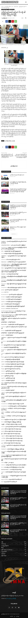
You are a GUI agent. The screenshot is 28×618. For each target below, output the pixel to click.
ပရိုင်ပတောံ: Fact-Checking (4, 179)
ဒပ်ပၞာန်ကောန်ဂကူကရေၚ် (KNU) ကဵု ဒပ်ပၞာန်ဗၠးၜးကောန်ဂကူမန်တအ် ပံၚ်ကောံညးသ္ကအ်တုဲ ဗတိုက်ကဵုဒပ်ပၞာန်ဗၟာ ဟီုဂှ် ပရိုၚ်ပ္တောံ (18, 190)
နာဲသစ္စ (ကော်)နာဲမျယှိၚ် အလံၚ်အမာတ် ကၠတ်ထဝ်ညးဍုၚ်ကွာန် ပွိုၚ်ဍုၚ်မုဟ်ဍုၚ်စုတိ (21, 156)
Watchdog (3, 276)
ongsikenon (3, 255)
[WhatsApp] (15, 21)
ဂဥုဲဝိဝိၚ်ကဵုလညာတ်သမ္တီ (10, 371)
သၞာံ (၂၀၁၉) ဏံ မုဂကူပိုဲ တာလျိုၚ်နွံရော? (18, 245)
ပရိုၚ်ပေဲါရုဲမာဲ (16, 6)
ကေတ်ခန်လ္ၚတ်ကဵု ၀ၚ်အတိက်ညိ (12, 274)
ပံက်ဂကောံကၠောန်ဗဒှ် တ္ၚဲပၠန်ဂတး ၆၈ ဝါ (13, 259)
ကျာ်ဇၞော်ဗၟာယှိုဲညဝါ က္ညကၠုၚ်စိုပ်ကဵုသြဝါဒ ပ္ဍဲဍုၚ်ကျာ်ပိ (15, 306)
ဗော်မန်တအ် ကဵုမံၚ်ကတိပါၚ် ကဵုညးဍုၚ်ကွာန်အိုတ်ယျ (13, 253)
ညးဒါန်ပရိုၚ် (13, 598)
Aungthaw (3, 241)
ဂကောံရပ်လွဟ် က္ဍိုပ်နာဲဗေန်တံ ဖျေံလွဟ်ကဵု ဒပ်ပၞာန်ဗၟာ (14, 361)
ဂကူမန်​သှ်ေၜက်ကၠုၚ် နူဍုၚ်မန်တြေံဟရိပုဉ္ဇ (11, 347)
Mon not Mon (4, 324)
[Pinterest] (12, 21)
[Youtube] (19, 607)
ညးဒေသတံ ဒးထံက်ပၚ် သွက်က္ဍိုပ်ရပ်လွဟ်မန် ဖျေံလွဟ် (14, 357)
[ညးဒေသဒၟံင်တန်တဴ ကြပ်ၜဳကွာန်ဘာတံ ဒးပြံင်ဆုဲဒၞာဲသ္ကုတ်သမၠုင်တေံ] (5, 221)
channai (3, 306)
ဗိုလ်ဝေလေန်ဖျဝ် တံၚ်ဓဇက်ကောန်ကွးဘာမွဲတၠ (13, 428)
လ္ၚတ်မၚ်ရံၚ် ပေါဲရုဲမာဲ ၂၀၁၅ (8, 6)
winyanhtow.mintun (5, 264)
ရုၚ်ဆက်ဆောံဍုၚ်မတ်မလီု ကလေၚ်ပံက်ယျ (12, 368)
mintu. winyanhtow (5, 270)
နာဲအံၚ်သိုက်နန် (3, 318)
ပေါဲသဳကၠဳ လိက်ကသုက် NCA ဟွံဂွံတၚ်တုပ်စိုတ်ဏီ (16, 261)
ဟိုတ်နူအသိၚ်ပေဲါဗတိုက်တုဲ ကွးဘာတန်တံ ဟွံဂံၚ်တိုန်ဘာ (16, 464)
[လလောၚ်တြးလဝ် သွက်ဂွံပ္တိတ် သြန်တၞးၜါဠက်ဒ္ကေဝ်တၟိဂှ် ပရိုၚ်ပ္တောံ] (5, 184)
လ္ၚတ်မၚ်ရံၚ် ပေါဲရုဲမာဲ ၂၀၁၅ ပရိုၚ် (10, 140)
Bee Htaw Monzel (4, 469)
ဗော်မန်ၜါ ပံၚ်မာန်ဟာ (12, 322)
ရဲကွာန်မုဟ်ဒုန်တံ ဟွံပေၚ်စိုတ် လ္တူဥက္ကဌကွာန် (13, 251)
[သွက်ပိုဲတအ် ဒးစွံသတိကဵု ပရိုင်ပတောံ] (5, 177)
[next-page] (4, 196)
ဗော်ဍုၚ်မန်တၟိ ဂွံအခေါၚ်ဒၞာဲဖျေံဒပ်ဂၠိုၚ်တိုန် (12, 359)
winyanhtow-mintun (5, 245)
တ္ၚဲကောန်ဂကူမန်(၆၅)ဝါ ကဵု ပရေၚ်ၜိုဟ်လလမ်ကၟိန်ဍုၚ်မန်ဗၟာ (16, 373)
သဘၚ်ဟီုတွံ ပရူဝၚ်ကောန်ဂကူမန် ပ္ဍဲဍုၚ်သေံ (13, 299)
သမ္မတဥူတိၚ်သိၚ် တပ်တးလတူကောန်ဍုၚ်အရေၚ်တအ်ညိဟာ (15, 267)
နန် (1, 433)
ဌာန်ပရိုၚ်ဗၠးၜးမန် (14, 166)
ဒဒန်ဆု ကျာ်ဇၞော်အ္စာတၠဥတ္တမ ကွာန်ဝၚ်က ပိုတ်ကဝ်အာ (16, 287)
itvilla (2, 412)
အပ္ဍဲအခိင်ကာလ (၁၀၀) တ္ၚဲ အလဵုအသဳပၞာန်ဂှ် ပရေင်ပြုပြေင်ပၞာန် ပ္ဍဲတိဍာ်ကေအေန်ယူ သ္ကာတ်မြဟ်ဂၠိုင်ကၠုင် (18, 206)
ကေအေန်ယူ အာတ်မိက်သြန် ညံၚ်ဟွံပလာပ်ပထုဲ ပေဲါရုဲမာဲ (14, 467)
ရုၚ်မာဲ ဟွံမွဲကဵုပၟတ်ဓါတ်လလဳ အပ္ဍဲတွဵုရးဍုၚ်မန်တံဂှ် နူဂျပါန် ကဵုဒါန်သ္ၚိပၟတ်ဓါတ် (7, 156)
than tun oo (3, 261)
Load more (14, 234)
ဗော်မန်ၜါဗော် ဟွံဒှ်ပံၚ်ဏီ (10, 380)
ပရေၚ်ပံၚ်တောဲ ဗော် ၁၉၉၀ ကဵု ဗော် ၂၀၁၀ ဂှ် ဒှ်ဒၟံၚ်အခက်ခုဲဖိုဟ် (15, 419)
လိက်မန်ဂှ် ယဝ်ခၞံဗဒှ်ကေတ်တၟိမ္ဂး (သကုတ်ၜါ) (16, 403)
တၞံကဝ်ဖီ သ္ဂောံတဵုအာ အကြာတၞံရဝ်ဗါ (11, 289)
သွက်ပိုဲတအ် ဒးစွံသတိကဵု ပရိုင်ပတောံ (17, 174)
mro (2, 251)
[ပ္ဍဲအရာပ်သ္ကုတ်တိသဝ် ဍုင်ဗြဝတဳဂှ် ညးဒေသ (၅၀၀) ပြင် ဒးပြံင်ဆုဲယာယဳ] (5, 214)
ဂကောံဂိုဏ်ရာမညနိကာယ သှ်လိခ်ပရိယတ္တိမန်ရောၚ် (13, 366)
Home (2, 6)
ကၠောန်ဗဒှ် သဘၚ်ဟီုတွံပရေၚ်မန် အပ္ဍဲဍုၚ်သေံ (14, 296)
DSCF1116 (6, 292)
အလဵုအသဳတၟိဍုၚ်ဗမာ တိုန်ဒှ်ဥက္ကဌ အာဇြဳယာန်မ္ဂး (12, 421)
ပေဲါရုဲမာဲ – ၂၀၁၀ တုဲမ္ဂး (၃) (9, 462)
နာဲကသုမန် (8, 598)
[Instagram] (12, 607)
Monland (3, 274)
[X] (9, 21)
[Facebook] (6, 21)
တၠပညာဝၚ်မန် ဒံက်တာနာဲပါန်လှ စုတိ (15, 479)
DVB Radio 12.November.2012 (12, 308)
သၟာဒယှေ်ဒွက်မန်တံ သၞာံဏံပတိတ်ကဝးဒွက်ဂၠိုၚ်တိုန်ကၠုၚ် (16, 426)
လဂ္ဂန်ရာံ (2, 424)
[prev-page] (2, 196)
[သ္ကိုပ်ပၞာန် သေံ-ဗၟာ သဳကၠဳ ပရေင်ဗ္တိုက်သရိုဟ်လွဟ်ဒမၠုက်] (5, 229)
